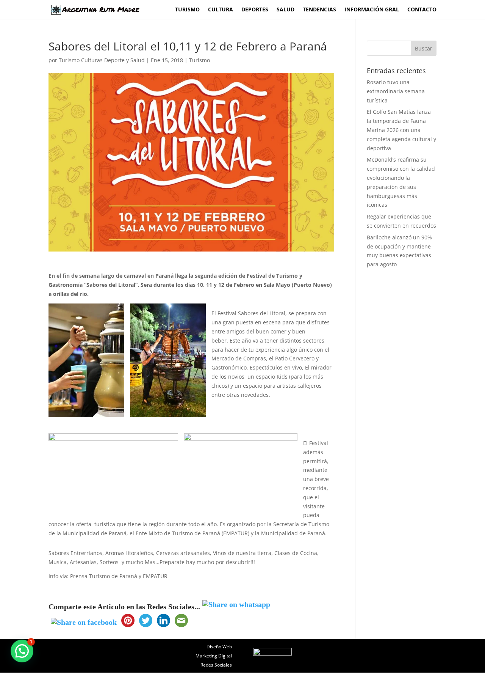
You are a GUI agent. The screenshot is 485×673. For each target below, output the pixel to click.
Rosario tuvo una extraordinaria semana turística (396, 91)
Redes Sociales (216, 665)
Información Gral (371, 10)
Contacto (421, 10)
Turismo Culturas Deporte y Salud (102, 60)
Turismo (187, 10)
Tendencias (319, 10)
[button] (22, 651)
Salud (285, 10)
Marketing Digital (214, 656)
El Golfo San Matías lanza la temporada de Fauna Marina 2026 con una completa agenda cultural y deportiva (401, 129)
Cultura (220, 10)
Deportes (254, 10)
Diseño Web (219, 646)
